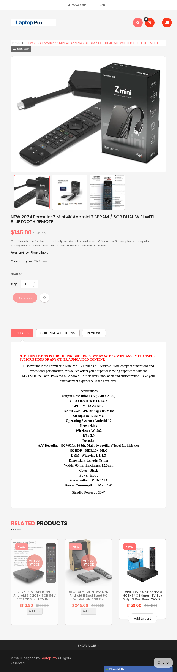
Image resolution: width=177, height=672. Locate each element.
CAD (103, 5)
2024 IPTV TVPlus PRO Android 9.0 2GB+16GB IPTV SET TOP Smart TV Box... (34, 595)
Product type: (22, 261)
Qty (14, 284)
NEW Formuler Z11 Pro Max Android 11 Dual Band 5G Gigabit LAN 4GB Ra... (88, 595)
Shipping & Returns (57, 333)
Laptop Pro (49, 658)
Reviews (94, 333)
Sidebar (23, 49)
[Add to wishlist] (44, 298)
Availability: (20, 252)
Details (22, 333)
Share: (16, 274)
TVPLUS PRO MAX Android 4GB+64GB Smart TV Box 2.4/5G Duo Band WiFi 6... (142, 595)
